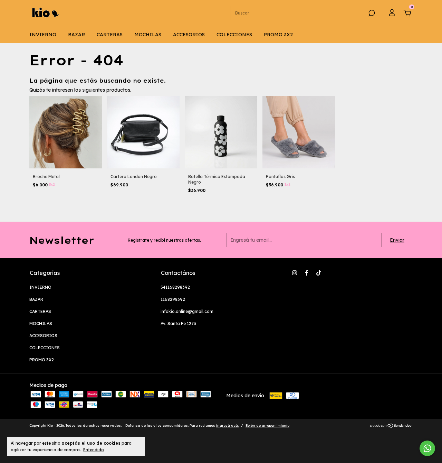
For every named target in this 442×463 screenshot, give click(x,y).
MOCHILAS (147, 34)
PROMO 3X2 (278, 34)
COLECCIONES (234, 34)
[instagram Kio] (294, 273)
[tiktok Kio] (318, 273)
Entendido (93, 449)
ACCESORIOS (189, 34)
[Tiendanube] (391, 426)
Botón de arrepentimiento (267, 425)
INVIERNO (42, 34)
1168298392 (173, 299)
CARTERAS (110, 34)
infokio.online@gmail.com (187, 311)
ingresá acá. (227, 425)
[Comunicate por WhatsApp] (427, 448)
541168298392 (175, 287)
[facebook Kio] (306, 273)
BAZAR (76, 34)
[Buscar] (371, 13)
